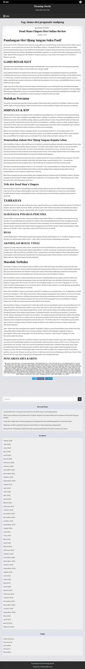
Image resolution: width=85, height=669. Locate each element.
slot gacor (7, 649)
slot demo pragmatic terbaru (32, 373)
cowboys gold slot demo (12, 365)
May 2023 (7, 583)
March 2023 (7, 590)
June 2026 (7, 448)
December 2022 (9, 601)
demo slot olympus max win (73, 366)
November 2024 (9, 517)
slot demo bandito (62, 371)
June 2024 (7, 535)
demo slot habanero (14, 366)
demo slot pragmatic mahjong (14, 367)
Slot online (7, 652)
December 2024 (9, 513)
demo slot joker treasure (44, 366)
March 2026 (7, 459)
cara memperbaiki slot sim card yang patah (48, 363)
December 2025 (9, 470)
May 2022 (7, 616)
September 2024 (9, 525)
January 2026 (8, 466)
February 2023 (8, 594)
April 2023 (7, 587)
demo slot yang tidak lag (69, 367)
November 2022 (9, 605)
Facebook (41, 378)
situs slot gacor (8, 639)
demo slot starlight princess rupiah (35, 367)
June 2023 (7, 579)
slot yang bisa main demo (69, 373)
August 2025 (7, 484)
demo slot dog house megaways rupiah (56, 365)
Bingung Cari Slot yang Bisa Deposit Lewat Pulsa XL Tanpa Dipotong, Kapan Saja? (32, 425)
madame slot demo (33, 370)
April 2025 (7, 499)
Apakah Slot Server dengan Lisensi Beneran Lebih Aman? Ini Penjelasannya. (30, 412)
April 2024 (7, 543)
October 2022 (8, 608)
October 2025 (8, 477)
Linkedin (50, 378)
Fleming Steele (42, 6)
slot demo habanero (75, 371)
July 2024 (6, 532)
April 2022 (7, 619)
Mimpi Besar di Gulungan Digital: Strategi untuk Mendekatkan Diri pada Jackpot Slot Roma (35, 429)
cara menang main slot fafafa (71, 363)
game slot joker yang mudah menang (27, 369)
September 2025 (9, 481)
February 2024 (8, 550)
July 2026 (7, 444)
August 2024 (7, 528)
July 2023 (7, 576)
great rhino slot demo (67, 369)
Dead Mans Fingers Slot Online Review (42, 31)
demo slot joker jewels (28, 366)
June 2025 (7, 492)
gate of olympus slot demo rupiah (49, 369)
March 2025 (7, 503)
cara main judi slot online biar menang (23, 363)
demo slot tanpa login (54, 367)
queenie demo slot (50, 371)
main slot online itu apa (47, 370)
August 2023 (7, 572)
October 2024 (8, 521)
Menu (7, 2)
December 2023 (9, 557)
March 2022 (7, 623)
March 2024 (7, 546)
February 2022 (8, 627)
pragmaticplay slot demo (36, 371)
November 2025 (9, 473)
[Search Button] (80, 2)
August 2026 (7, 440)
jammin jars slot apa (21, 370)
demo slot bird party (37, 365)
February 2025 (8, 506)
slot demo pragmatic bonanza (13, 373)
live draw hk (7, 642)
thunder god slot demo (46, 374)
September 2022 (9, 612)
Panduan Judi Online (43, 28)
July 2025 (7, 488)
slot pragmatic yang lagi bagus (52, 373)
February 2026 (8, 462)
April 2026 (7, 455)
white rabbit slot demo (61, 374)
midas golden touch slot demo (64, 370)
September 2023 (9, 568)
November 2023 (9, 561)
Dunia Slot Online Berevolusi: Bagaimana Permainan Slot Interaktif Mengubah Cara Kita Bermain (37, 421)
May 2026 (7, 451)
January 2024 (8, 554)
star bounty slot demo (31, 374)
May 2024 (6, 539)
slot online (7, 645)
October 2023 (8, 565)
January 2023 (8, 598)
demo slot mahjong (58, 366)
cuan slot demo (26, 365)
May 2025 (7, 495)
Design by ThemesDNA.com (42, 667)
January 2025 (8, 510)
